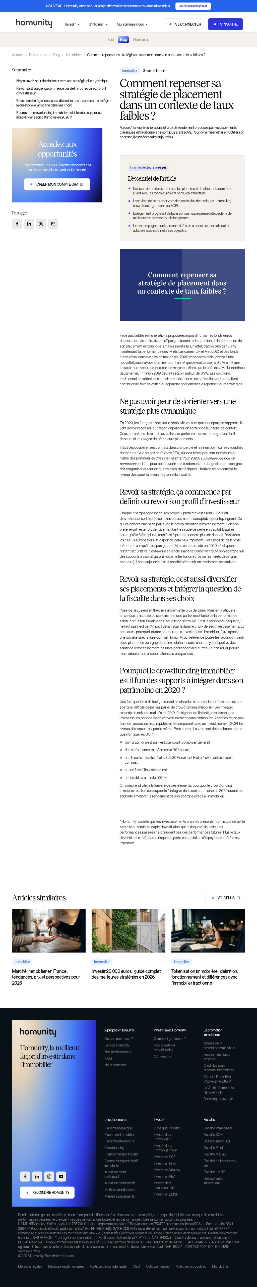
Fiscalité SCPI (213, 1135)
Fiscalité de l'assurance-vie (220, 1163)
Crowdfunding (114, 1148)
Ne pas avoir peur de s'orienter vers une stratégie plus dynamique (62, 81)
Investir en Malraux (167, 1170)
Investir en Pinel (165, 1163)
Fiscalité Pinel (213, 1148)
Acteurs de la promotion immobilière (219, 1045)
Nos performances (117, 1052)
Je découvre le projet (193, 6)
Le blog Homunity (116, 1045)
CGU (136, 1266)
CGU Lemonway (158, 1266)
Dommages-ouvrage (218, 1099)
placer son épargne (143, 642)
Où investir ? (162, 1057)
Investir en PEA (164, 1177)
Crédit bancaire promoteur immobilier (219, 1068)
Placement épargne (118, 1128)
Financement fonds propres (217, 1056)
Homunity (175, 637)
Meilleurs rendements (120, 1190)
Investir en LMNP (166, 1194)
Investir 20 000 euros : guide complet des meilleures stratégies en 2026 (126, 974)
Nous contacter (115, 1065)
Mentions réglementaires (66, 1266)
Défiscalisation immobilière (214, 1181)
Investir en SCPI (165, 1157)
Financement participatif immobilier (121, 1163)
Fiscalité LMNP (214, 1172)
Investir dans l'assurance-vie (164, 1185)
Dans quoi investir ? (167, 1128)
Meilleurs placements (119, 1196)
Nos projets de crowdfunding (164, 1047)
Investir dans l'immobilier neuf (165, 1148)
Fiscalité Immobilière (218, 1128)
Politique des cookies (191, 1266)
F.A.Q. (108, 1059)
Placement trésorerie (119, 1141)
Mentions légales (30, 1266)
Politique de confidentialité (108, 1266)
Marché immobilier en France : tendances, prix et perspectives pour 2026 (46, 977)
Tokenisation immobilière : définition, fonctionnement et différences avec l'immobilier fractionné (204, 977)
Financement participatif (121, 1154)
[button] (73, 24)
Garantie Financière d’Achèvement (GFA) (218, 1079)
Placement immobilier (119, 1135)
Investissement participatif (115, 1174)
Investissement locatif (119, 1183)
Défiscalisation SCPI (218, 1141)
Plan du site (220, 1266)
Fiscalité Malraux (215, 1154)
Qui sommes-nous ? (118, 1039)
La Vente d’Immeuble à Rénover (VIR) (219, 1090)
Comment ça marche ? (169, 1039)
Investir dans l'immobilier (163, 1137)
